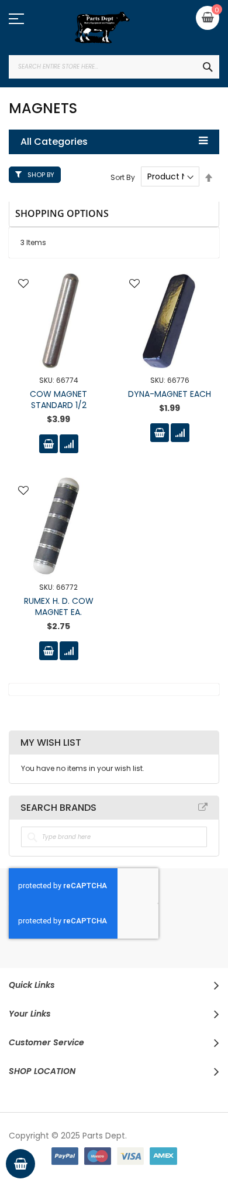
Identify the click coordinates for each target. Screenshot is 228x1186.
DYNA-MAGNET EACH (169, 394)
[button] (23, 285)
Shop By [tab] (40, 174)
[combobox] (114, 67)
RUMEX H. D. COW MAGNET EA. (59, 606)
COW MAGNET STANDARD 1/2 (58, 399)
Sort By (122, 177)
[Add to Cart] (48, 443)
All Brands (203, 807)
